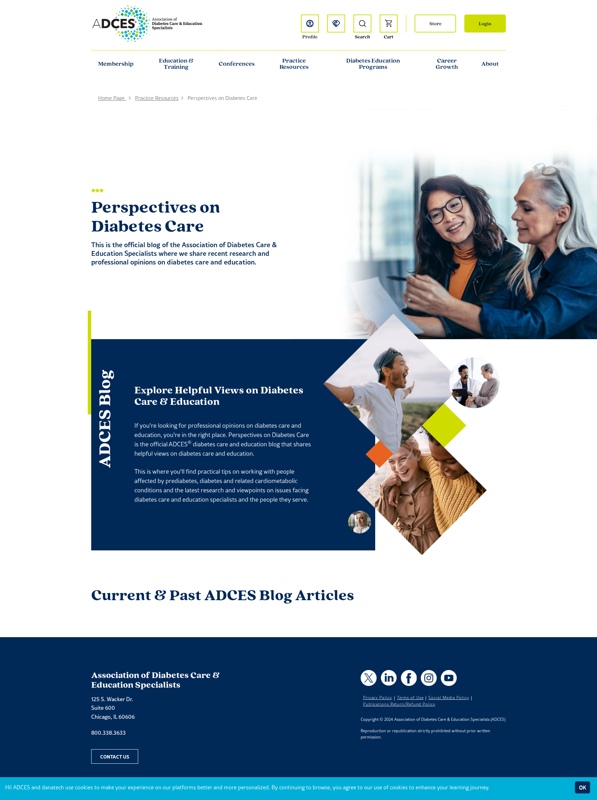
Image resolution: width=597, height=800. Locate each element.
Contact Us (114, 756)
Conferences (237, 63)
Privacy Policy (377, 697)
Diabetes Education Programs (373, 63)
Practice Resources (294, 63)
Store (435, 23)
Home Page (112, 98)
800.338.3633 (108, 732)
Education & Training (176, 63)
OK (582, 787)
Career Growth (447, 63)
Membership (116, 63)
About (490, 63)
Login (485, 23)
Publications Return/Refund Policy (399, 704)
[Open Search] (362, 23)
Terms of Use (410, 697)
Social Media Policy (448, 697)
